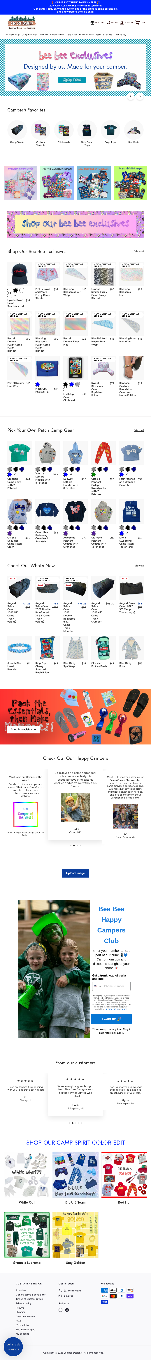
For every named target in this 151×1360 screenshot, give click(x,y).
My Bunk (44, 35)
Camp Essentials (29, 35)
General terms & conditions (30, 1294)
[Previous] (130, 96)
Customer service (25, 1316)
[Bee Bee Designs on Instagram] (60, 1310)
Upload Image (75, 873)
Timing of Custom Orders (29, 1299)
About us (21, 1290)
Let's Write (72, 35)
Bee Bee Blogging (25, 1329)
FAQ (18, 1320)
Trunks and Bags (12, 35)
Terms (124, 1009)
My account (22, 1333)
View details (131, 281)
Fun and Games (86, 35)
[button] (13, 1346)
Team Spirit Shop (104, 35)
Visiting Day (120, 35)
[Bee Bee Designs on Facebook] (67, 1310)
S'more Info (22, 1325)
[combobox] (97, 986)
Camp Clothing (57, 35)
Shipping (21, 1312)
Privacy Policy (112, 1009)
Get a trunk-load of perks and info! (109, 977)
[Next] (140, 96)
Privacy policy (23, 1303)
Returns (20, 1307)
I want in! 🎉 (111, 1019)
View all (139, 251)
